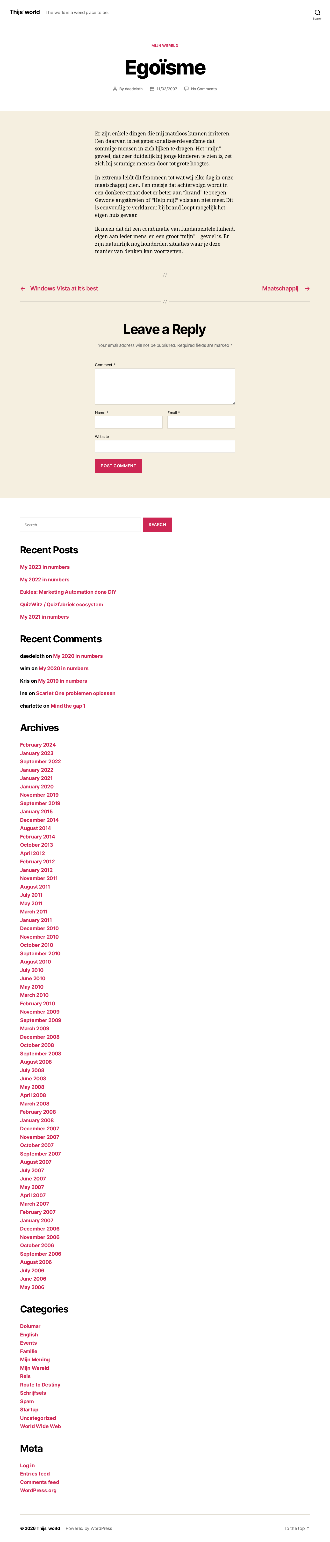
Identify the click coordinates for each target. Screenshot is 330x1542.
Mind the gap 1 (68, 706)
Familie (28, 1351)
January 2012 (36, 870)
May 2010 (31, 987)
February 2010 (37, 1004)
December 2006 (40, 1229)
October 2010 (36, 945)
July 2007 (32, 1170)
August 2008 (36, 1062)
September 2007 (40, 1154)
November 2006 (40, 1237)
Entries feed (35, 1474)
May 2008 (32, 1087)
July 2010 (31, 970)
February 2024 (38, 745)
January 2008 (37, 1120)
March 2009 (34, 1028)
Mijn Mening (35, 1360)
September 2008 (40, 1054)
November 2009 (40, 1012)
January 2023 (37, 753)
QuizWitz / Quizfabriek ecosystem (61, 604)
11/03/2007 (167, 88)
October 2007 (37, 1145)
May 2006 (32, 1287)
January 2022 (36, 770)
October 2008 (37, 1045)
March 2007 (34, 1204)
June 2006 (33, 1279)
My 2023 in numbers (45, 567)
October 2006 (37, 1245)
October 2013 (36, 845)
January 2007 (36, 1220)
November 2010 (39, 937)
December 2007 (39, 1129)
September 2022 (40, 761)
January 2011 (36, 920)
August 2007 (35, 1162)
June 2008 (33, 1078)
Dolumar (30, 1326)
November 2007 (39, 1137)
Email (173, 413)
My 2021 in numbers (44, 617)
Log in (27, 1465)
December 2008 (40, 1037)
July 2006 (32, 1271)
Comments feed (39, 1482)
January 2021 (36, 778)
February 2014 (37, 837)
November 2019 (39, 795)
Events (28, 1343)
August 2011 (35, 887)
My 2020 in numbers (78, 656)
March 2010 (34, 995)
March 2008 (34, 1104)
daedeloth (134, 88)
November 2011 (39, 878)
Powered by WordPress (89, 1528)
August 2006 (36, 1262)
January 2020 (37, 787)
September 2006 (40, 1254)
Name (101, 413)
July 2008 (32, 1070)
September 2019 (40, 803)
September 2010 (40, 953)
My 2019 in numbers (62, 681)
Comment (105, 365)
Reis (25, 1376)
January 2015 (36, 811)
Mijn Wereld (164, 46)
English (29, 1335)
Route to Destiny (40, 1385)
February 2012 (37, 862)
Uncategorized (38, 1418)
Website (102, 436)
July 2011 (31, 895)
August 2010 (35, 962)
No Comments (204, 88)
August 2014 (35, 828)
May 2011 (31, 903)
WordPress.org (38, 1490)
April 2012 (32, 853)
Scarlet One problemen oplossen (75, 693)
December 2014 (39, 820)
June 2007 (33, 1179)
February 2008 (38, 1112)
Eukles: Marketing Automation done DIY (68, 592)
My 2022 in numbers (45, 580)
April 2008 (33, 1095)
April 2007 (32, 1195)
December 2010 (39, 928)
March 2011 (33, 912)
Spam (27, 1401)
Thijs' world (25, 12)
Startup (29, 1410)
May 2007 (32, 1187)
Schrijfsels (33, 1393)
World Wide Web (40, 1426)
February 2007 (38, 1212)
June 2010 (32, 978)
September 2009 (40, 1020)
